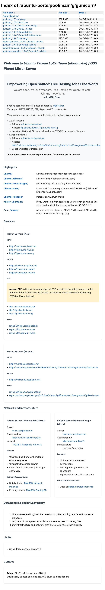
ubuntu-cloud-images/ (16, 183)
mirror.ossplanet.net (31, 124)
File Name (8, 13)
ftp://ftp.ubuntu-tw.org (21, 313)
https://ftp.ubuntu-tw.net (22, 269)
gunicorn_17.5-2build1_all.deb (17, 29)
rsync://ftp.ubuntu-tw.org (22, 333)
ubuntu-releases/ (13, 196)
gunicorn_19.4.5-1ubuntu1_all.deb (19, 45)
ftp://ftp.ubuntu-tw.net (20, 310)
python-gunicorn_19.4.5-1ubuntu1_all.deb (23, 41)
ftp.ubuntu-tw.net (29, 127)
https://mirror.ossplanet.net (23, 265)
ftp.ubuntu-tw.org (49, 127)
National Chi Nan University (26, 437)
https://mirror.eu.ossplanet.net (24, 379)
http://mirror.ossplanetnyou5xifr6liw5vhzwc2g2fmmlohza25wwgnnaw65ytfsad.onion (56, 145)
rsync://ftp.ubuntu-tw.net (22, 329)
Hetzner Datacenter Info (80, 486)
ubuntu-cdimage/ (13, 178)
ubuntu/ (8, 173)
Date (81, 13)
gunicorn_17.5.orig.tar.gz (15, 19)
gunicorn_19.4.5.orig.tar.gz (15, 38)
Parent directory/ (10, 16)
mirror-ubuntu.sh (13, 201)
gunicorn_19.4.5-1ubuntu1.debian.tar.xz (22, 35)
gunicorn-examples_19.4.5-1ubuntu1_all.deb (24, 51)
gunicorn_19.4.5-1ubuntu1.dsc (17, 32)
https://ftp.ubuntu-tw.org (22, 272)
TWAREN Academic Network (27, 444)
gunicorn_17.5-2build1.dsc (15, 22)
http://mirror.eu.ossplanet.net (24, 363)
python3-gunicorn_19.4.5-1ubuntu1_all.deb (23, 48)
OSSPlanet (58, 105)
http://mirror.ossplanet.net (22, 246)
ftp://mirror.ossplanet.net (22, 306)
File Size (63, 13)
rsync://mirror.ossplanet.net (23, 325)
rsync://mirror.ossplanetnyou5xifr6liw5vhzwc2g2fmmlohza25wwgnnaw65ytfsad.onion (54, 395)
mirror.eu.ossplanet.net (33, 138)
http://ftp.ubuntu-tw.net (21, 249)
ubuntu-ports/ (11, 188)
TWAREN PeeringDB (36, 490)
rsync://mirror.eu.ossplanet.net (25, 391)
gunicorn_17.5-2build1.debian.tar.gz (20, 25)
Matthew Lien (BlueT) (74, 441)
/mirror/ (14, 210)
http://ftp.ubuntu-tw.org (21, 253)
